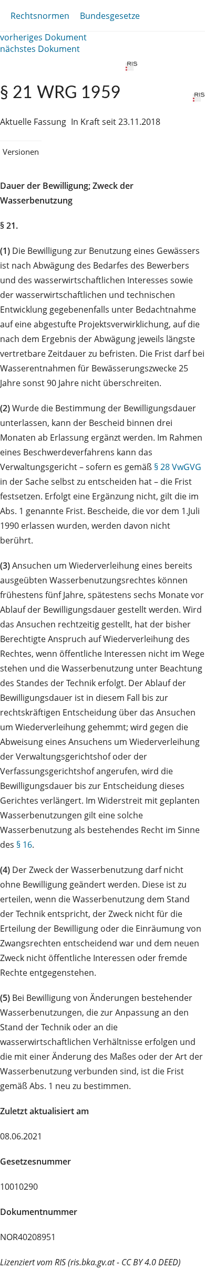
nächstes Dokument (40, 49)
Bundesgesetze (110, 16)
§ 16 (24, 844)
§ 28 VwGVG (177, 467)
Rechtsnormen (40, 16)
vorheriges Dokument (43, 37)
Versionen (21, 151)
